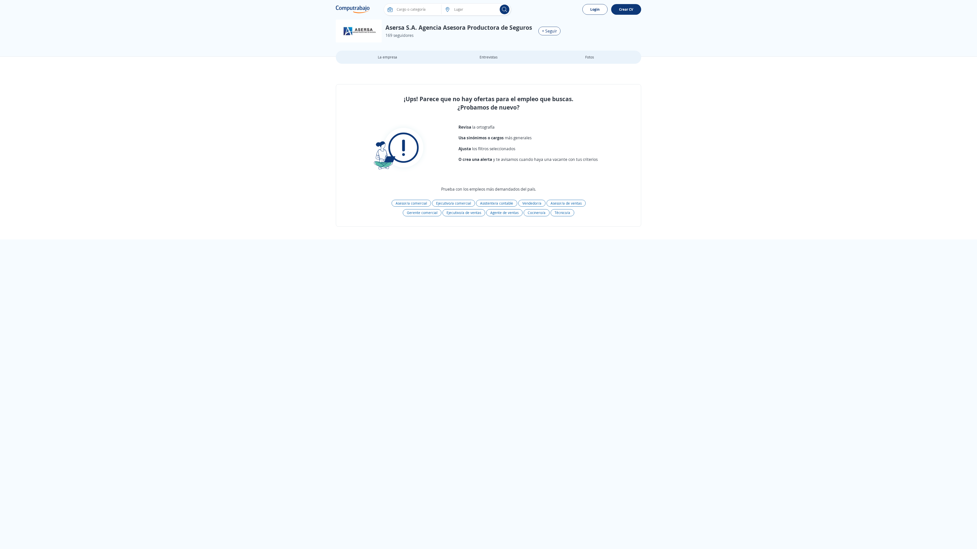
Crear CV (626, 9)
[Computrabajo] (353, 9)
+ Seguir (549, 31)
